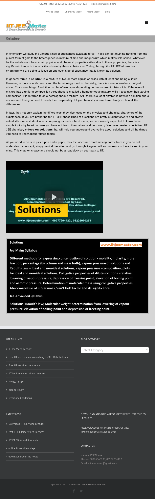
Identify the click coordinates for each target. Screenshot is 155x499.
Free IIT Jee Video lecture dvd (24, 365)
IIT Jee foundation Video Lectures (26, 373)
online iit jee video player (22, 448)
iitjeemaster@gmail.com (103, 3)
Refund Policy (16, 389)
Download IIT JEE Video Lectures (26, 424)
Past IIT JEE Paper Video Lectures (26, 432)
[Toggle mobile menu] (147, 22)
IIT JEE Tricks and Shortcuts (23, 440)
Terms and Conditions (20, 398)
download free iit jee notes (23, 456)
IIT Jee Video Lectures (20, 349)
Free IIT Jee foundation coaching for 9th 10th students (38, 357)
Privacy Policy (15, 381)
